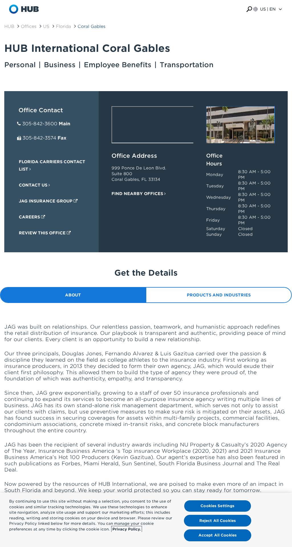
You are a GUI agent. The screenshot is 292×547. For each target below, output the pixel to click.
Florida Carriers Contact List (52, 165)
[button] (249, 9)
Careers (30, 217)
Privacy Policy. (126, 529)
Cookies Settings (217, 506)
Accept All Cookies (217, 535)
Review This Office (43, 233)
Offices (28, 26)
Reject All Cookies (217, 521)
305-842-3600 (39, 123)
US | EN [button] (268, 9)
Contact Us (33, 185)
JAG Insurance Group (46, 201)
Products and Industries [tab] (219, 295)
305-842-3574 (39, 138)
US (46, 26)
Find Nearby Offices (137, 193)
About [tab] (73, 295)
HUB (9, 26)
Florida (63, 26)
